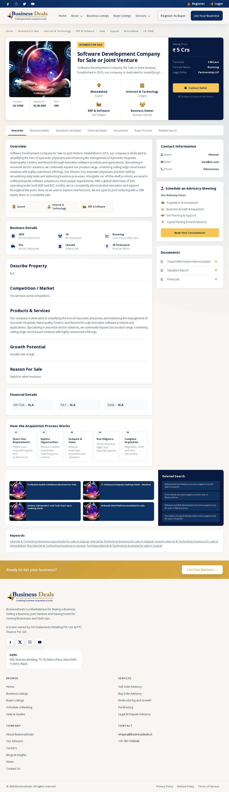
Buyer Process (143, 130)
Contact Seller (198, 88)
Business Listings (98, 15)
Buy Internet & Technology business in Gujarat (56, 546)
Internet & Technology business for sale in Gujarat (121, 541)
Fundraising (125, 707)
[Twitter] (24, 4)
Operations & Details (68, 130)
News (10, 762)
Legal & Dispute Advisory (134, 714)
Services (141, 15)
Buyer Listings (122, 15)
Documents (121, 130)
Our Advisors (14, 741)
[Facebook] (8, 4)
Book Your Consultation (189, 232)
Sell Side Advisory (130, 687)
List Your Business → (202, 570)
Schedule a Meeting (19, 707)
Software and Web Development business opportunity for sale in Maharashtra (190, 506)
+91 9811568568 (128, 741)
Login (219, 4)
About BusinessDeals (20, 734)
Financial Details (97, 130)
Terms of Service (208, 786)
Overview (17, 130)
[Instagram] (16, 4)
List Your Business (206, 16)
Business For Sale (28, 31)
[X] (20, 642)
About (75, 15)
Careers (11, 748)
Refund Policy (185, 786)
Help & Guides (15, 714)
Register (198, 4)
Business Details (39, 130)
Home (62, 15)
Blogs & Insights (16, 755)
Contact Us (13, 769)
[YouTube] (32, 4)
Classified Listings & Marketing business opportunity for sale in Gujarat (190, 517)
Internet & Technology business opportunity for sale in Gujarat (49, 541)
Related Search (168, 130)
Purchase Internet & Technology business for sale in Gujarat (124, 546)
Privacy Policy (165, 786)
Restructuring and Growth (134, 700)
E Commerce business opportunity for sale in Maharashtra (186, 496)
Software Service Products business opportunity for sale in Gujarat (189, 485)
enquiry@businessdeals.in (135, 734)
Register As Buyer (173, 16)
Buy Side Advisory (130, 694)
